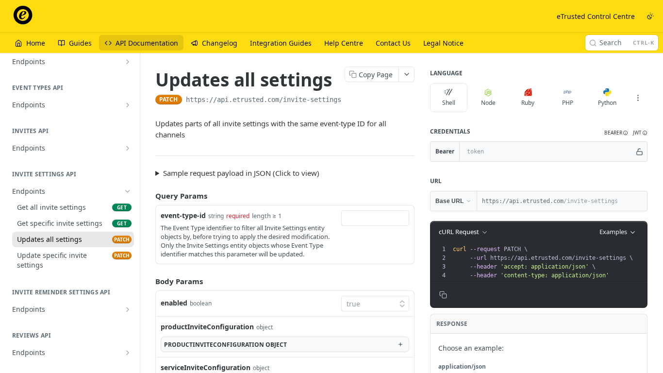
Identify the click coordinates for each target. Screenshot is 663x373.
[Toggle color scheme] (650, 16)
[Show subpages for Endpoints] (128, 62)
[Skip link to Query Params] (148, 196)
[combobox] (375, 218)
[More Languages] (637, 97)
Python (607, 103)
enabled (174, 302)
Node (488, 103)
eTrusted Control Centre (596, 16)
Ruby (527, 103)
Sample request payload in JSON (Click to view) (241, 173)
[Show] (639, 151)
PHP (567, 103)
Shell (448, 103)
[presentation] (549, 262)
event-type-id (183, 215)
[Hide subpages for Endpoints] (128, 191)
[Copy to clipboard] (351, 100)
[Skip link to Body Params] (148, 281)
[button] (616, 132)
